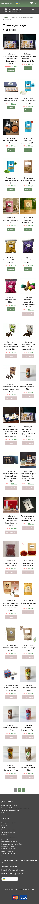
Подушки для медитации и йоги (11, 844)
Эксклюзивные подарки (9, 830)
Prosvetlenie (15, 9)
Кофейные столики (7, 846)
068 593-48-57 (6, 3)
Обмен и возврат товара (9, 805)
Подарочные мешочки (8, 849)
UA (20, 3)
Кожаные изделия (7, 851)
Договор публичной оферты (10, 810)
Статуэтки (4, 839)
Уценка (3, 856)
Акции (3, 827)
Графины (4, 834)
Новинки (4, 825)
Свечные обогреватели (9, 837)
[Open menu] (33, 10)
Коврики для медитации (9, 841)
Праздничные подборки (9, 823)
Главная (5, 17)
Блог (2, 812)
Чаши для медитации (8, 832)
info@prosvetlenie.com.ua (15, 870)
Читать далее (28, 313)
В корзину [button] (11, 70)
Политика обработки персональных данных (15, 808)
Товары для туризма (8, 853)
